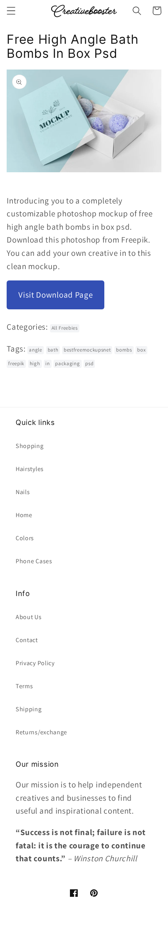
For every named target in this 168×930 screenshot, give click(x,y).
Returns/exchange (41, 732)
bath (53, 349)
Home (24, 515)
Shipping (29, 709)
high (35, 363)
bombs (124, 349)
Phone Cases (34, 561)
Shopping (30, 446)
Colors (25, 538)
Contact (27, 640)
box (141, 349)
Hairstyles (30, 469)
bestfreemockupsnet (87, 349)
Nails (23, 492)
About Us (29, 617)
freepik (16, 363)
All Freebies (65, 328)
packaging (67, 363)
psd (89, 363)
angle (35, 349)
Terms (24, 686)
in (47, 363)
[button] (11, 11)
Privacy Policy (35, 663)
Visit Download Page (55, 294)
